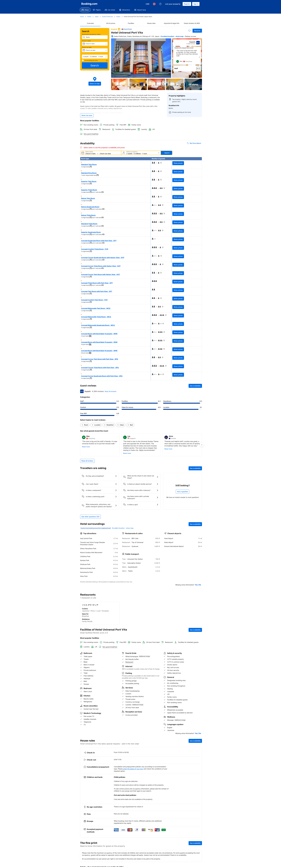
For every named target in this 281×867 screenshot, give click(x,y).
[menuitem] (85, 9)
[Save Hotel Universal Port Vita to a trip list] (189, 30)
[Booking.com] (89, 4)
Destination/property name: (91, 34)
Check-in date (86, 41)
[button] (95, 57)
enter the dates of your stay (133, 769)
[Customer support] (160, 4)
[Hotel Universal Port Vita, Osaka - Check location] (112, 36)
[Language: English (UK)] (154, 4)
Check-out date (87, 47)
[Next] (199, 57)
